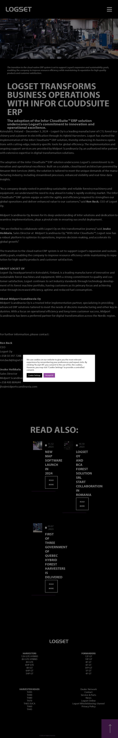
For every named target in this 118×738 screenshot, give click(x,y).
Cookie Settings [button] (34, 375)
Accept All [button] (49, 375)
